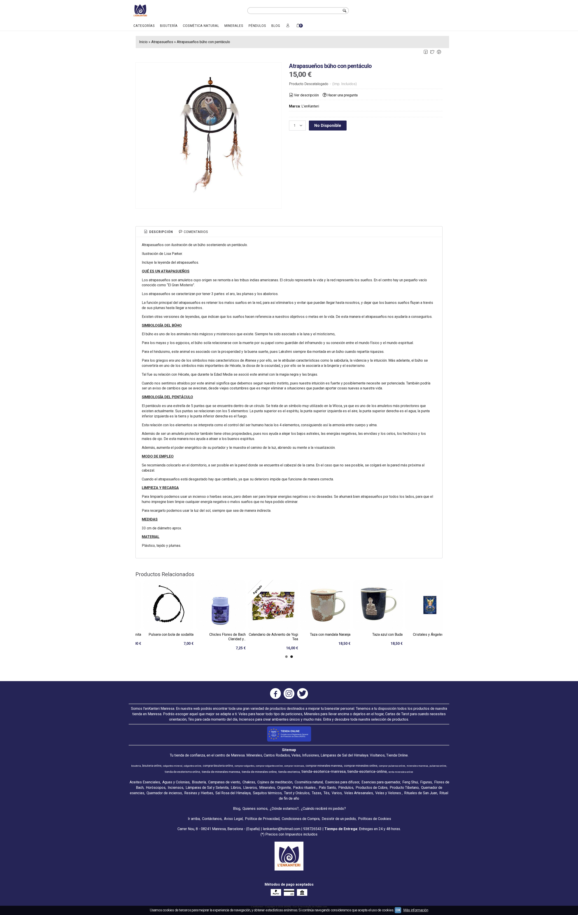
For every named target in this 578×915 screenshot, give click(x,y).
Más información (415, 910)
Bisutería (169, 26)
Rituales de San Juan (420, 793)
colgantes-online (192, 765)
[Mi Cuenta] (288, 26)
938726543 (312, 829)
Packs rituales (305, 787)
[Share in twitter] (432, 52)
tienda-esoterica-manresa (323, 771)
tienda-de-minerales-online (259, 771)
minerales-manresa (417, 765)
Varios (337, 793)
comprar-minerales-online (360, 765)
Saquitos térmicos (267, 793)
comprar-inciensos (294, 765)
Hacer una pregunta (342, 95)
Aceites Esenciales (145, 782)
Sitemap (289, 750)
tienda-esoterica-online (367, 771)
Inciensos (175, 787)
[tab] (158, 232)
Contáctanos (212, 819)
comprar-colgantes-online (269, 765)
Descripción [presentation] (160, 232)
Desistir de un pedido (339, 819)
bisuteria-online (151, 765)
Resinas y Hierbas (198, 793)
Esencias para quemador (380, 782)
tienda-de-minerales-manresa (221, 771)
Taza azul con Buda (387, 634)
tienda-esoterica (289, 771)
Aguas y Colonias (176, 782)
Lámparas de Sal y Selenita (207, 787)
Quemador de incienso (164, 793)
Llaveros (250, 787)
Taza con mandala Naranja (330, 634)
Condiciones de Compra (300, 819)
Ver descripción (306, 95)
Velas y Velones (388, 793)
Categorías (144, 26)
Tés (326, 793)
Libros (236, 787)
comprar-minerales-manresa (323, 765)
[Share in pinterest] (439, 52)
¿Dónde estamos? (284, 808)
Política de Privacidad (262, 819)
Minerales (233, 26)
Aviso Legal (233, 819)
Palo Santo (327, 787)
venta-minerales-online (400, 772)
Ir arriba (194, 819)
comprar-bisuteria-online (218, 765)
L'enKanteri (310, 106)
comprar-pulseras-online (392, 765)
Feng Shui (410, 782)
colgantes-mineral (172, 765)
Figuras (426, 782)
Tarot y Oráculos (297, 793)
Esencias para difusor (342, 782)
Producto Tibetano (404, 787)
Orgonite (284, 787)
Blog (275, 26)
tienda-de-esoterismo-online (182, 771)
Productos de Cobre (371, 787)
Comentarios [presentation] (195, 232)
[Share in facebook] (425, 52)
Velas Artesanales (358, 793)
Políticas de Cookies (374, 819)
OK (398, 910)
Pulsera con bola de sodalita (171, 634)
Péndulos (257, 26)
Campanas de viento (224, 782)
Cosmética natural (201, 26)
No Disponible (327, 125)
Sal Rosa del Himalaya (233, 793)
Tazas (316, 793)
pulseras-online (437, 765)
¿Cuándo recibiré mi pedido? (323, 808)
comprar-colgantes (244, 765)
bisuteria (136, 765)
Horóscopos (155, 787)
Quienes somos (255, 808)
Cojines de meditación (274, 782)
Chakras (248, 782)
